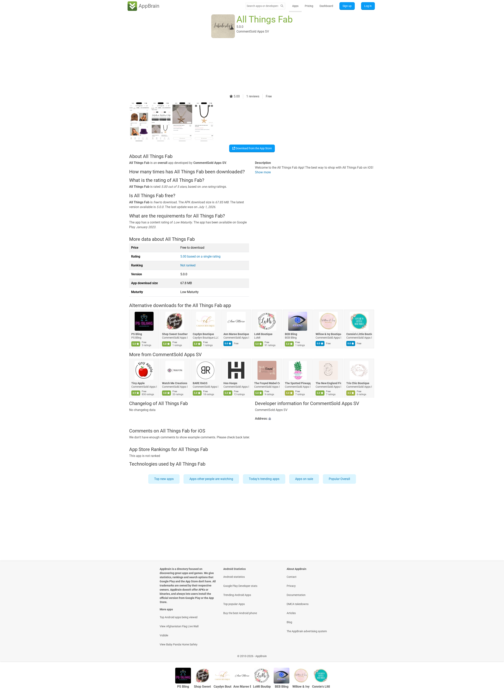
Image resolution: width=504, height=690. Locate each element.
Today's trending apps (264, 479)
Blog (289, 622)
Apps (295, 5)
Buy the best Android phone (240, 613)
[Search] (282, 6)
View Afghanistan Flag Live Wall (179, 626)
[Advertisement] (247, 66)
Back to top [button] (494, 654)
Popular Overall (339, 479)
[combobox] (262, 6)
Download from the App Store (253, 148)
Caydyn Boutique (203, 334)
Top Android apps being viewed (178, 617)
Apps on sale (304, 479)
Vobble (164, 635)
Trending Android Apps (237, 595)
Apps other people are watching (211, 479)
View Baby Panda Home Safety (178, 644)
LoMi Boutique (263, 334)
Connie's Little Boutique (359, 334)
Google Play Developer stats (240, 585)
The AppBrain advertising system (307, 631)
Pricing (309, 5)
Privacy (291, 585)
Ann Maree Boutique (236, 334)
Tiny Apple (138, 383)
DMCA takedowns (298, 604)
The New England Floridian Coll (328, 383)
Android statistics (234, 576)
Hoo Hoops (230, 383)
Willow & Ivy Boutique (328, 334)
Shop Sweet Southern (175, 334)
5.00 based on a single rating (200, 256)
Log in (368, 5)
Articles (291, 613)
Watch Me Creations (174, 383)
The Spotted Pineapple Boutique (297, 383)
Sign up (347, 5)
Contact (291, 576)
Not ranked (187, 265)
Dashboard (326, 5)
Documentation (296, 595)
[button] (315, 418)
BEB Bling (291, 334)
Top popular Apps (234, 604)
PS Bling (136, 334)
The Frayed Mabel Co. (267, 383)
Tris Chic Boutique (357, 383)
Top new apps (164, 479)
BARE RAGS (200, 383)
